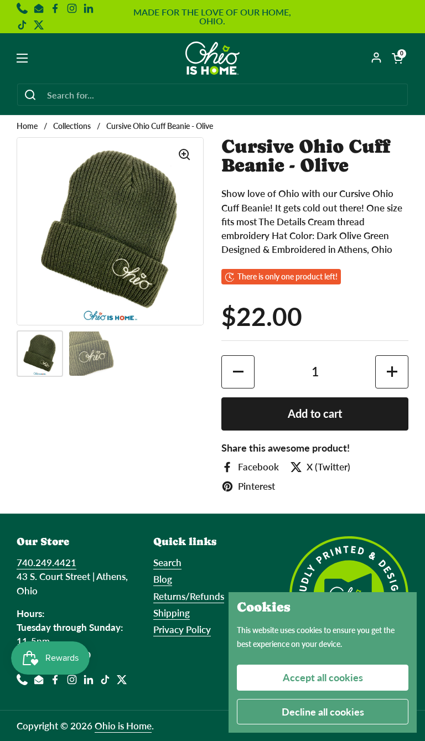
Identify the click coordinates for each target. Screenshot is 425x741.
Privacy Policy (182, 629)
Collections (72, 126)
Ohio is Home (123, 726)
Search (167, 562)
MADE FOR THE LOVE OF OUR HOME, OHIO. (212, 16)
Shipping (171, 613)
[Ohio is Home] (212, 58)
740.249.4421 (46, 562)
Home (27, 126)
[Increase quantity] (391, 371)
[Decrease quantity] (238, 371)
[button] (397, 58)
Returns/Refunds (188, 596)
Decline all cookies (323, 712)
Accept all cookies (323, 677)
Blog (162, 579)
